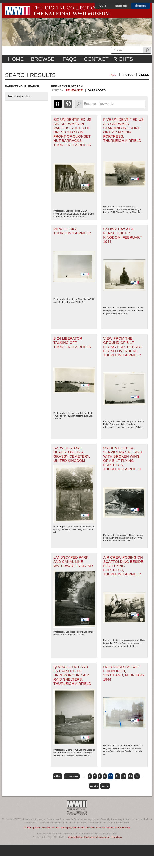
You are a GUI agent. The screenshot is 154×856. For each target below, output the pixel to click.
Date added (97, 90)
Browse (42, 59)
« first (57, 776)
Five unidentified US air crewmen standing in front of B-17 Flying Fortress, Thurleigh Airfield (123, 130)
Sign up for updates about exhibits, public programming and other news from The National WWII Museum (78, 827)
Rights (123, 59)
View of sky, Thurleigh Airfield (72, 231)
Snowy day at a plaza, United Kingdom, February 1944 (122, 235)
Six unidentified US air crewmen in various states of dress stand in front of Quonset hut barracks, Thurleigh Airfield (72, 132)
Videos (144, 74)
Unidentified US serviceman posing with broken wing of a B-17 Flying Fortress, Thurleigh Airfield (122, 458)
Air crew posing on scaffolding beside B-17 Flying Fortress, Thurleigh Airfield (123, 565)
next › (94, 786)
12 (123, 776)
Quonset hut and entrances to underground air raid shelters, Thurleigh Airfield (72, 675)
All (113, 74)
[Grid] (58, 104)
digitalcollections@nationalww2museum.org (89, 836)
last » (105, 786)
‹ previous (72, 776)
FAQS (69, 59)
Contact (96, 59)
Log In (103, 5)
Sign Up (121, 5)
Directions (117, 836)
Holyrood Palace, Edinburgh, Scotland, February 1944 (124, 673)
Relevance (74, 90)
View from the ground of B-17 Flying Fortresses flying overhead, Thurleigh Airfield (122, 346)
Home (16, 59)
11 (117, 776)
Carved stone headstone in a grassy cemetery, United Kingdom (71, 454)
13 (130, 776)
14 (137, 776)
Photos (127, 74)
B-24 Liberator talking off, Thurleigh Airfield (72, 342)
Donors (140, 5)
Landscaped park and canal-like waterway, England (73, 561)
